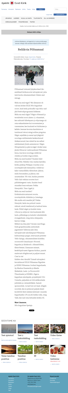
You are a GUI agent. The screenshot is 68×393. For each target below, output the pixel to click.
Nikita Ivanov (23, 341)
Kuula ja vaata (26, 18)
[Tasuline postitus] (25, 353)
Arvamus (8, 18)
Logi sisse (49, 14)
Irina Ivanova (56, 338)
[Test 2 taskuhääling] (25, 333)
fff (35, 356)
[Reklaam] (34, 34)
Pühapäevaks (23, 22)
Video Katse (56, 335)
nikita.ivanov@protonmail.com (10, 340)
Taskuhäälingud (55, 382)
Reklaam (18, 9)
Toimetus (4, 9)
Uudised (16, 18)
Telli (40, 9)
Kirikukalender (11, 22)
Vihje (33, 9)
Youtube (52, 380)
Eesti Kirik (21, 3)
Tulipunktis (38, 18)
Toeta (29, 9)
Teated (32, 22)
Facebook (53, 378)
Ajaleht (5, 3)
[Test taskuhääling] (41, 333)
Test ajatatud (7, 335)
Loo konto (60, 14)
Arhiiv (24, 9)
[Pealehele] (12, 5)
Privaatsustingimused (34, 386)
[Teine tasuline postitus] (8, 353)
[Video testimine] (57, 353)
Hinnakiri (11, 9)
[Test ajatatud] (8, 333)
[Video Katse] (57, 333)
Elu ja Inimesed (49, 18)
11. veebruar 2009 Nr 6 (36, 59)
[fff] (41, 353)
